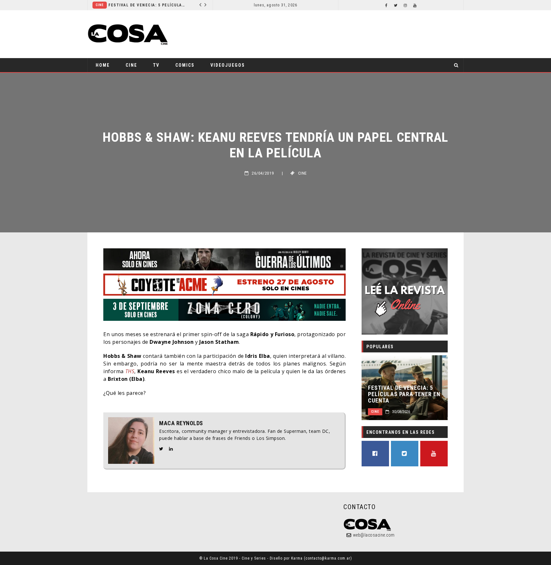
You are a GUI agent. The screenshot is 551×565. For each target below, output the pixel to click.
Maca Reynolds (181, 423)
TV (156, 65)
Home (103, 65)
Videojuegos (227, 65)
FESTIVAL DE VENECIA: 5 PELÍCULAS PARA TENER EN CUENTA (146, 5)
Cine (100, 5)
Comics (185, 65)
